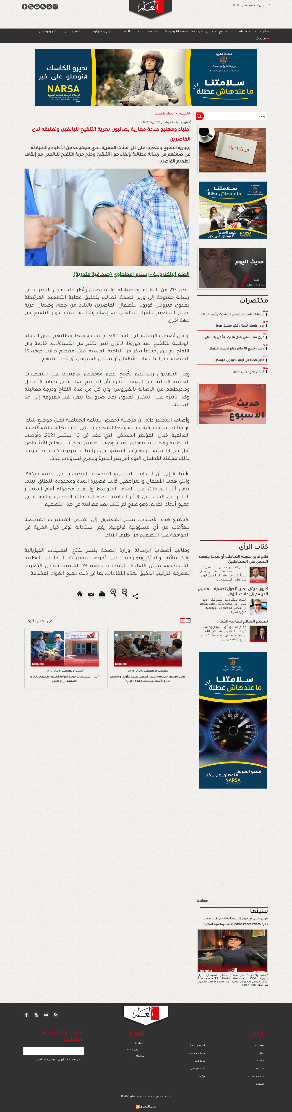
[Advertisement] (140, 555)
